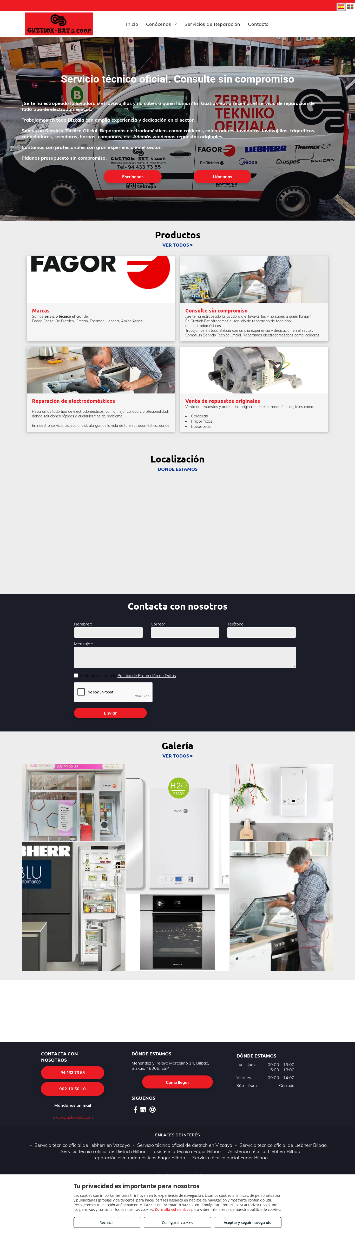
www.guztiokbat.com (72, 1117)
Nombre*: (83, 624)
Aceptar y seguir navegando (247, 1222)
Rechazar (107, 1222)
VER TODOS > (177, 245)
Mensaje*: (83, 643)
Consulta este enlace (172, 1209)
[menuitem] (132, 24)
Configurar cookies (177, 1222)
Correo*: (159, 624)
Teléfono (235, 624)
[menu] (343, 17)
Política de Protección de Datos (146, 675)
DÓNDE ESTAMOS (178, 469)
